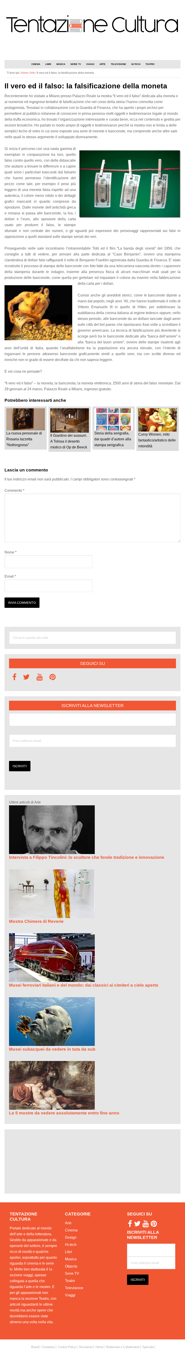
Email (10, 576)
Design (70, 1237)
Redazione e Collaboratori (122, 1347)
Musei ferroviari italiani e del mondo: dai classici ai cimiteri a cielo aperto (83, 985)
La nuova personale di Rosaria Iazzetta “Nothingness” (24, 439)
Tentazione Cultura (92, 24)
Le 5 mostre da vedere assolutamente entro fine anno (64, 1113)
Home (99, 1347)
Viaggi (70, 1295)
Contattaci (48, 1347)
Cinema (71, 1230)
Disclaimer (86, 1347)
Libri (68, 1252)
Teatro (70, 1281)
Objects (71, 1266)
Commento (14, 490)
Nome (10, 552)
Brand (35, 1347)
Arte (68, 1223)
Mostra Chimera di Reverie (36, 921)
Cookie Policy (67, 1347)
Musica (70, 1259)
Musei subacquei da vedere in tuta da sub (52, 1049)
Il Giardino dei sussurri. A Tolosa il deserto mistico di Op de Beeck (68, 441)
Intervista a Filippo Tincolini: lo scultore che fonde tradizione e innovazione (86, 857)
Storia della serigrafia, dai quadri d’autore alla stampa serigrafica (112, 439)
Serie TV (72, 1273)
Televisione (74, 1288)
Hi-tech (70, 1245)
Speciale (148, 1347)
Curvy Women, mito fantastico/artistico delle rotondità (157, 440)
